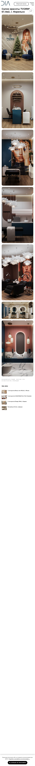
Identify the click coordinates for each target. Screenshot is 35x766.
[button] (21, 4)
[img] (32, 4)
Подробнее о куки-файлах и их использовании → (19, 758)
